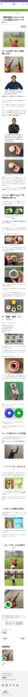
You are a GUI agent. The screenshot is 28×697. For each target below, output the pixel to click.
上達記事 (12, 10)
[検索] (2, 7)
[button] (1, 4)
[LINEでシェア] (5, 633)
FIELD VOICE (11, 13)
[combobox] (14, 7)
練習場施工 (25, 10)
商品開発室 (17, 13)
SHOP (2, 10)
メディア (7, 10)
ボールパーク (18, 10)
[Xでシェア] (3, 633)
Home (3, 13)
